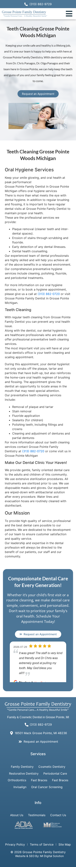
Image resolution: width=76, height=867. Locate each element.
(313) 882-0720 (49, 294)
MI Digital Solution (52, 856)
